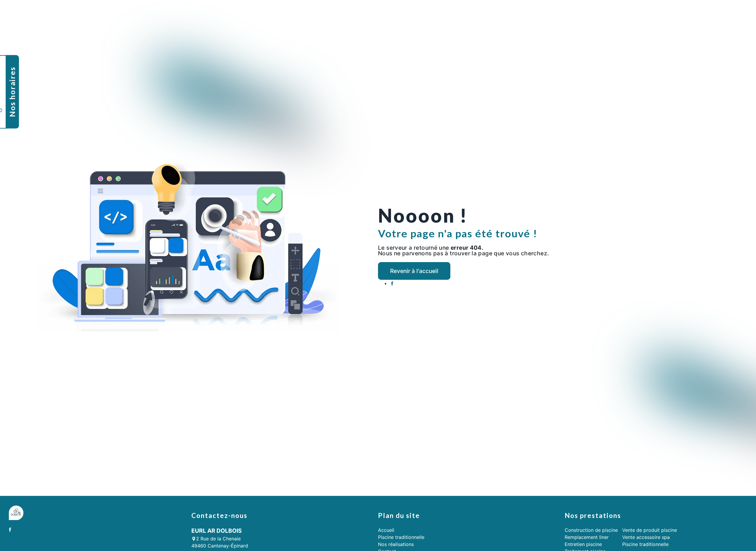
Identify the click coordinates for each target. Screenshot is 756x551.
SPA (676, 10)
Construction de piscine (591, 530)
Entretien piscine (583, 544)
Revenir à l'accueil (414, 270)
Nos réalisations (703, 10)
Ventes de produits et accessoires (630, 10)
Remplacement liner (587, 537)
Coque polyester (512, 10)
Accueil (431, 10)
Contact (735, 10)
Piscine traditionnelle (466, 10)
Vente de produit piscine (649, 530)
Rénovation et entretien (562, 10)
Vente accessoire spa (646, 537)
